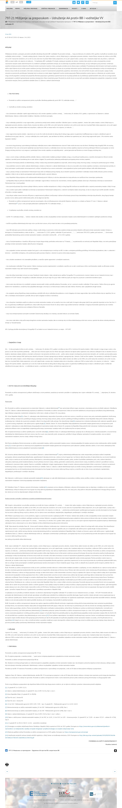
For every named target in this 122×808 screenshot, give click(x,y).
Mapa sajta (72, 783)
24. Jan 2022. (8, 34)
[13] (47, 615)
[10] (41, 478)
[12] (40, 610)
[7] (10, 445)
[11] (46, 487)
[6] (47, 432)
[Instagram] (87, 2)
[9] (6, 714)
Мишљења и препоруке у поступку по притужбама (39, 22)
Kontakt (64, 783)
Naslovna (56, 783)
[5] (44, 423)
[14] (13, 620)
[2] (6, 691)
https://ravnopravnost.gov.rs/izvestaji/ (76, 732)
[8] (43, 448)
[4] (74, 421)
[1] (6, 687)
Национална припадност (64, 22)
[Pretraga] (115, 2)
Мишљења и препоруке (15, 22)
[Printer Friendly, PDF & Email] (7, 765)
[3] (22, 416)
